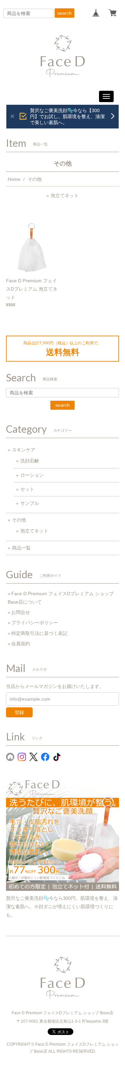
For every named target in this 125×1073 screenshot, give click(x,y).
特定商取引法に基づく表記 (39, 633)
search (64, 13)
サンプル (29, 503)
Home (14, 179)
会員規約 (20, 643)
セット (27, 489)
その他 (19, 519)
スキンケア (23, 449)
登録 (19, 712)
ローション (32, 475)
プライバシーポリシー (34, 622)
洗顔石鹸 (29, 460)
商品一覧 (21, 548)
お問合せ (20, 612)
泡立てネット (65, 195)
